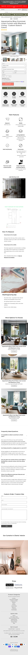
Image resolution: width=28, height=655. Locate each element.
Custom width (21, 126)
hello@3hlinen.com (13, 2)
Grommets (4, 67)
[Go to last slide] (2, 59)
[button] (4, 29)
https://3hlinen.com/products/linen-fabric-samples (13, 441)
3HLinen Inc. (15, 649)
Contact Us (18, 628)
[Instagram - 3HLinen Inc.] (13, 19)
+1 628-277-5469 (17, 1)
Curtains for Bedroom (8, 16)
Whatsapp (24, 1)
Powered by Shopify (14, 650)
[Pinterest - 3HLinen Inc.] (15, 19)
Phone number (4, 504)
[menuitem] (5, 59)
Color (3, 63)
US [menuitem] (20, 9)
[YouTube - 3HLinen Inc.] (17, 19)
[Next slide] (26, 59)
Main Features (7, 14)
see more (14, 351)
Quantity (4, 74)
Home (2, 16)
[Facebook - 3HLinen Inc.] (11, 19)
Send (7, 526)
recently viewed (26, 329)
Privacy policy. (14, 523)
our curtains (5, 451)
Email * (2, 500)
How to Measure (19, 14)
